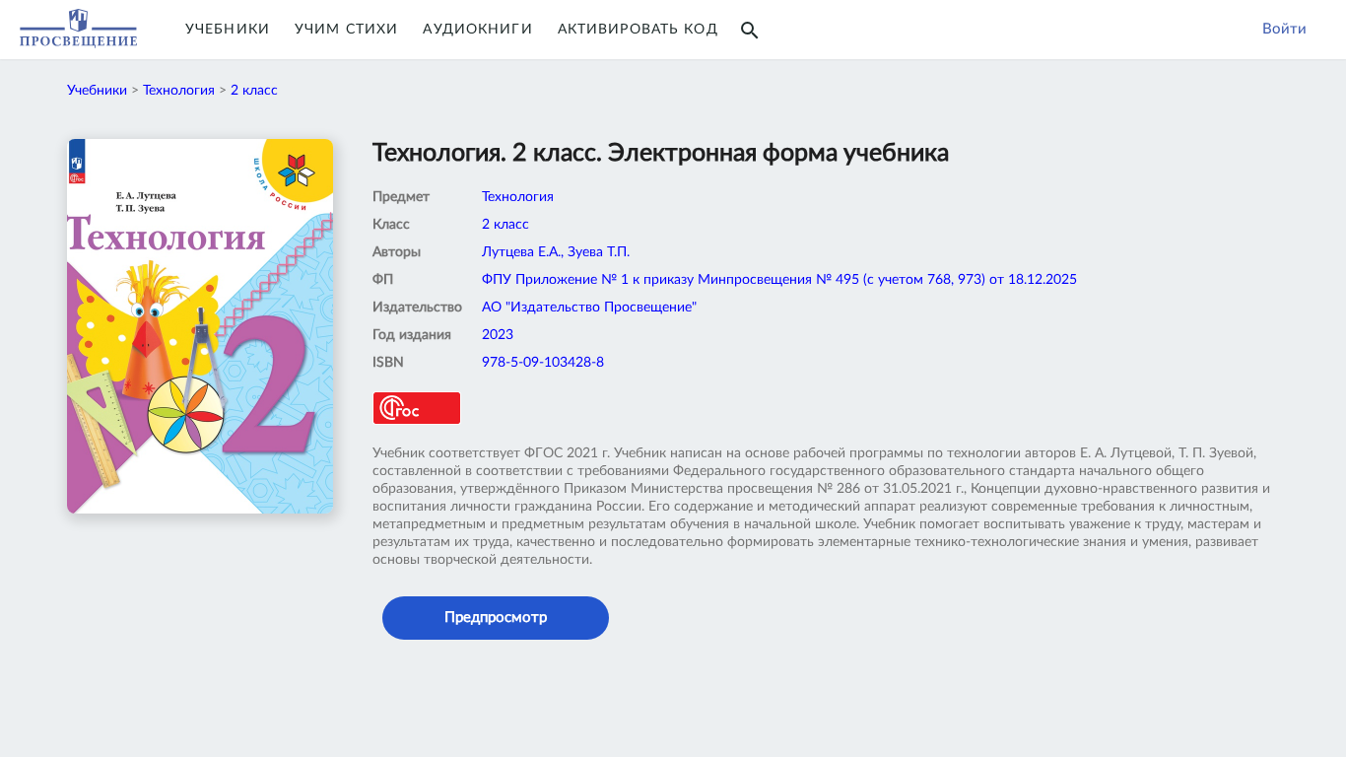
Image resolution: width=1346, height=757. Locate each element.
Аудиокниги (477, 29)
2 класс (254, 91)
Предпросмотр (495, 617)
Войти (1284, 29)
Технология (179, 91)
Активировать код (638, 29)
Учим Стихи (346, 29)
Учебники (227, 29)
